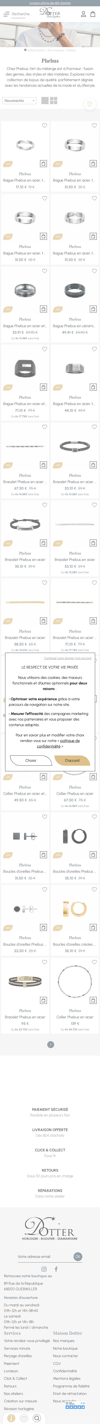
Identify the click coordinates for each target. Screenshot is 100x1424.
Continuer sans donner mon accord (67, 658)
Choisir (31, 760)
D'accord (72, 760)
